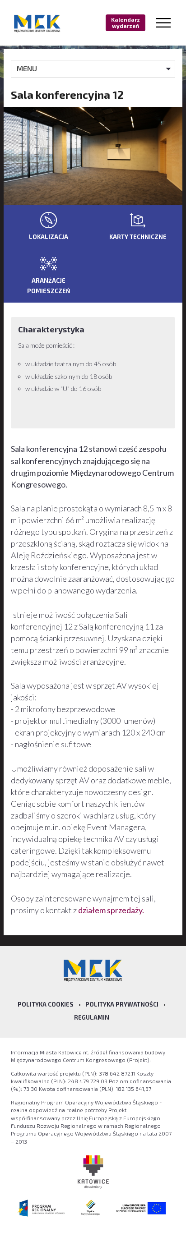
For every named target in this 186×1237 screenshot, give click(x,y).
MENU (27, 68)
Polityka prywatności (121, 1004)
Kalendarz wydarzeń (125, 22)
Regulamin (91, 1017)
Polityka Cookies (46, 1004)
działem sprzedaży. (111, 910)
